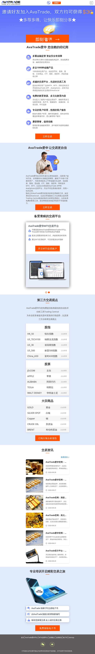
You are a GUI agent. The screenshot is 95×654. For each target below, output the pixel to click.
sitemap (71, 637)
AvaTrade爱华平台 (31, 637)
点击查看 (64, 334)
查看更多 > (65, 457)
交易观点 (52, 637)
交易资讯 (59, 637)
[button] (44, 40)
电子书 (65, 637)
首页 (22, 637)
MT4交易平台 (43, 637)
